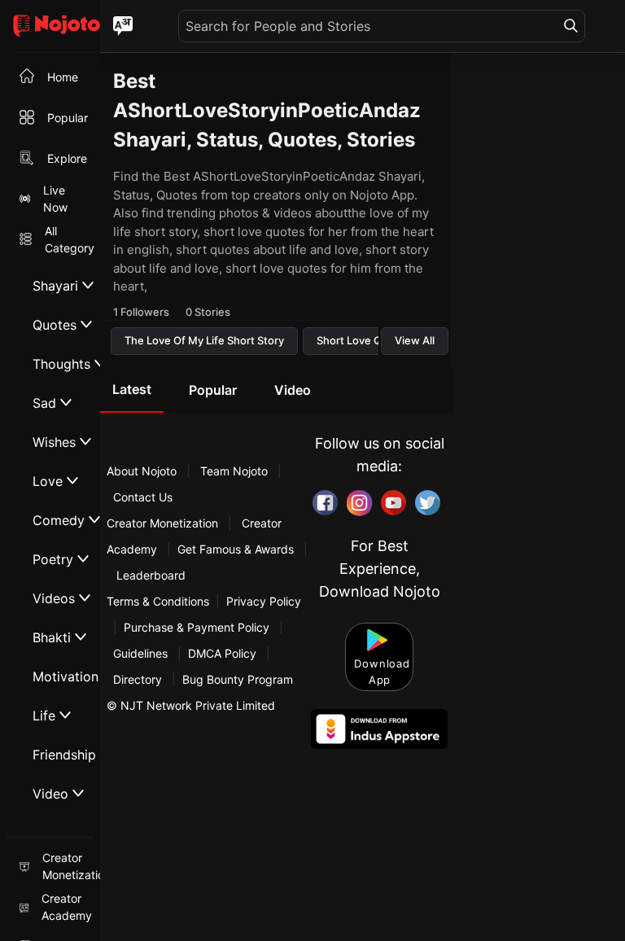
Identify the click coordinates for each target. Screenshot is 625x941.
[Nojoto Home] (50, 26)
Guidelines (140, 653)
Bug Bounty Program (237, 679)
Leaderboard (151, 575)
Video (292, 390)
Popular (213, 390)
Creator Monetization (164, 523)
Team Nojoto (234, 471)
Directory (137, 679)
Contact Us (143, 497)
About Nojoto (143, 471)
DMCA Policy (222, 653)
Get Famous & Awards (235, 549)
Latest (131, 389)
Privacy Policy (263, 601)
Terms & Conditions (158, 601)
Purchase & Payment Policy (196, 627)
